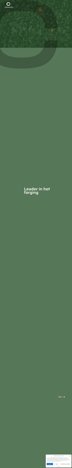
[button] (70, 455)
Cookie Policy (58, 466)
